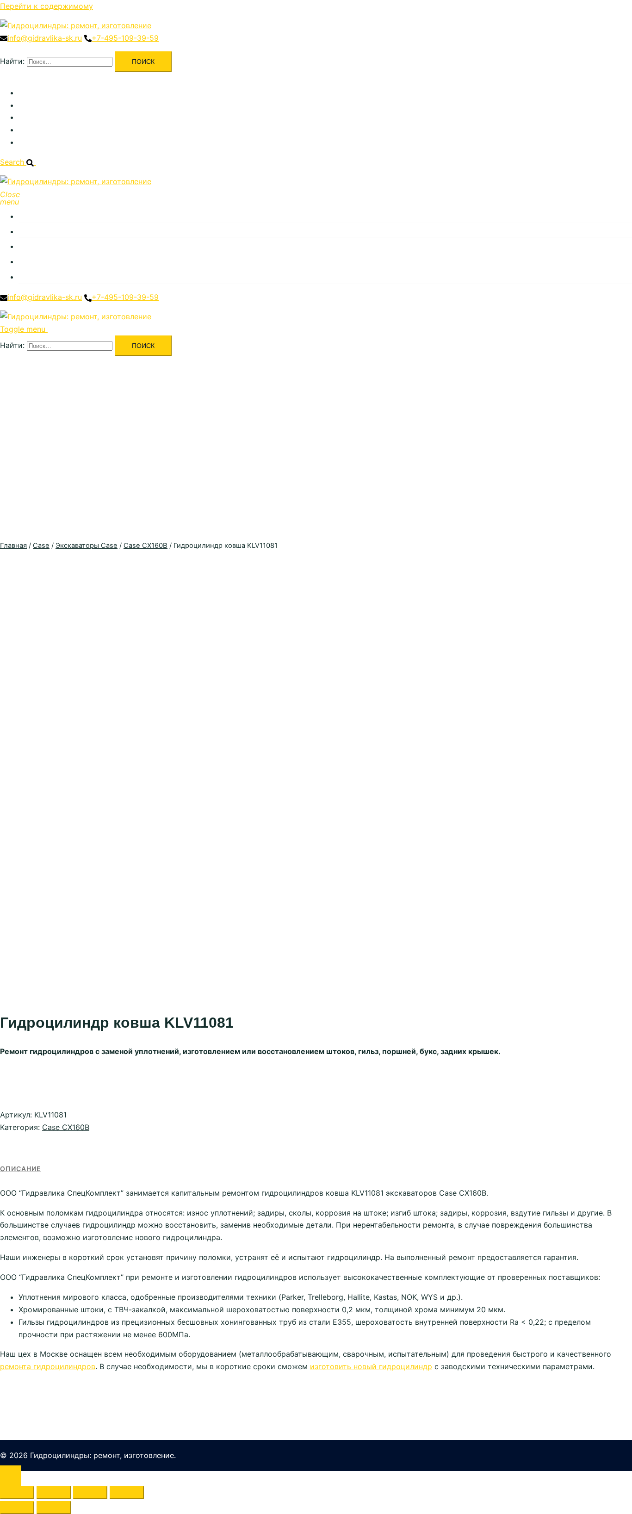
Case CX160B (145, 545)
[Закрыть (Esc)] (127, 1492)
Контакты (36, 142)
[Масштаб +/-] (17, 1492)
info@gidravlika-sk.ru (44, 38)
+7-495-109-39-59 (125, 38)
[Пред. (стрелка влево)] (17, 1507)
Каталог (33, 92)
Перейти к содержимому (46, 6)
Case (41, 545)
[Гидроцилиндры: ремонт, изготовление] (75, 25)
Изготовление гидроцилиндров (76, 117)
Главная (13, 545)
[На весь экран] (54, 1492)
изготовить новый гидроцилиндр (371, 1366)
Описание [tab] (20, 1169)
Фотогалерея (42, 129)
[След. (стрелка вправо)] (54, 1507)
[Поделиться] (90, 1492)
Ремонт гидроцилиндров (64, 105)
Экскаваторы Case (87, 545)
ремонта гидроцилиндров (47, 1366)
